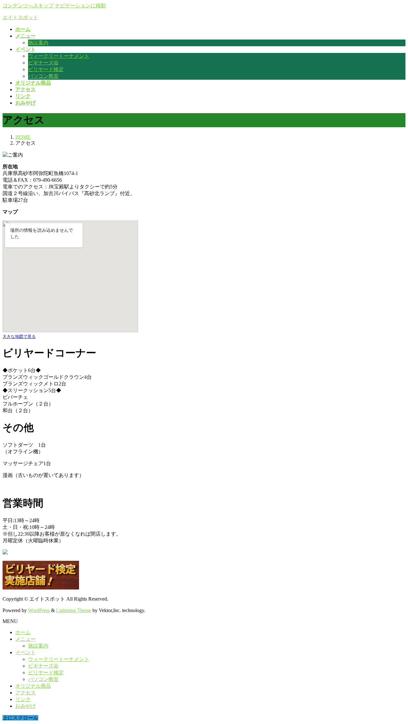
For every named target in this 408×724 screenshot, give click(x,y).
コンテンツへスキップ (28, 5)
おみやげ (25, 706)
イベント (25, 652)
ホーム (23, 632)
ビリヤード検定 (46, 69)
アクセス (25, 692)
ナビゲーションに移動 (80, 5)
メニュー (25, 639)
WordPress (39, 610)
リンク (23, 699)
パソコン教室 (43, 76)
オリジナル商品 (33, 686)
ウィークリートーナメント (58, 56)
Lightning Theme (73, 610)
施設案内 (38, 42)
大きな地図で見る (19, 336)
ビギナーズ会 (43, 62)
